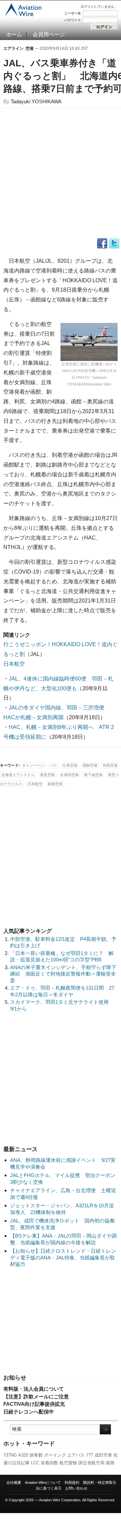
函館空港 (90, 765)
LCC (35, 1462)
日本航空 (14, 664)
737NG (10, 1455)
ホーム (14, 34)
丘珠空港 (70, 765)
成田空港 (103, 1455)
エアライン (13, 48)
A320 (23, 1455)
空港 (30, 48)
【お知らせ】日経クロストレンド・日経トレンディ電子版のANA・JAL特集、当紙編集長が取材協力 (63, 1257)
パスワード (72, 20)
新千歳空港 (93, 775)
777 (89, 1455)
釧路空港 (55, 784)
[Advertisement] (60, 1321)
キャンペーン (33, 765)
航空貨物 (68, 1462)
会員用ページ (49, 34)
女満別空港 (69, 775)
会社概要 (13, 1482)
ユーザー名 (72, 13)
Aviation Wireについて (43, 1482)
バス (53, 765)
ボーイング (55, 1455)
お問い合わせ (76, 1488)
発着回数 (49, 1462)
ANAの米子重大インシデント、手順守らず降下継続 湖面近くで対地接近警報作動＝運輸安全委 (63, 973)
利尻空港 (110, 765)
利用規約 (72, 1482)
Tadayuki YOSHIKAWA (36, 101)
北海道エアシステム (18, 775)
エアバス (76, 1455)
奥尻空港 (47, 775)
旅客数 (36, 1455)
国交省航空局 (91, 1462)
